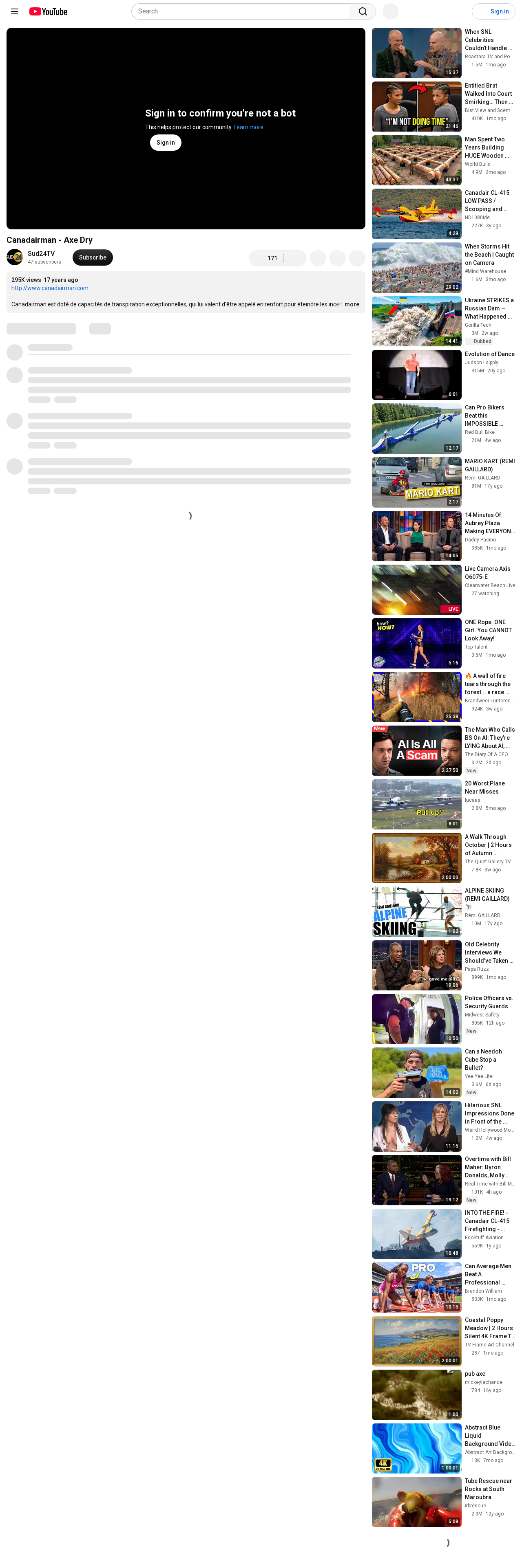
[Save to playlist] (338, 258)
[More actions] (357, 258)
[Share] (318, 258)
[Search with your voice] (391, 11)
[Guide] (15, 11)
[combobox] (243, 11)
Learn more (248, 127)
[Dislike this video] (295, 258)
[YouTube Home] (48, 11)
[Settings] (460, 11)
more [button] (352, 304)
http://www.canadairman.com (49, 288)
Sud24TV (41, 253)
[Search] (363, 11)
